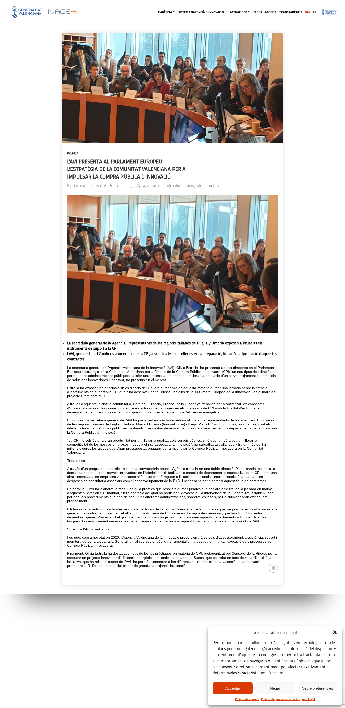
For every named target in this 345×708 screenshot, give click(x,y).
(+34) (115, 645)
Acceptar (232, 688)
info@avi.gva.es (113, 624)
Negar (275, 688)
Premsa (72, 153)
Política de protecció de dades (280, 699)
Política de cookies (247, 699)
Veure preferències (317, 688)
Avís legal (266, 617)
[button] (334, 632)
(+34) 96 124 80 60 (115, 677)
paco (76, 186)
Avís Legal (308, 699)
